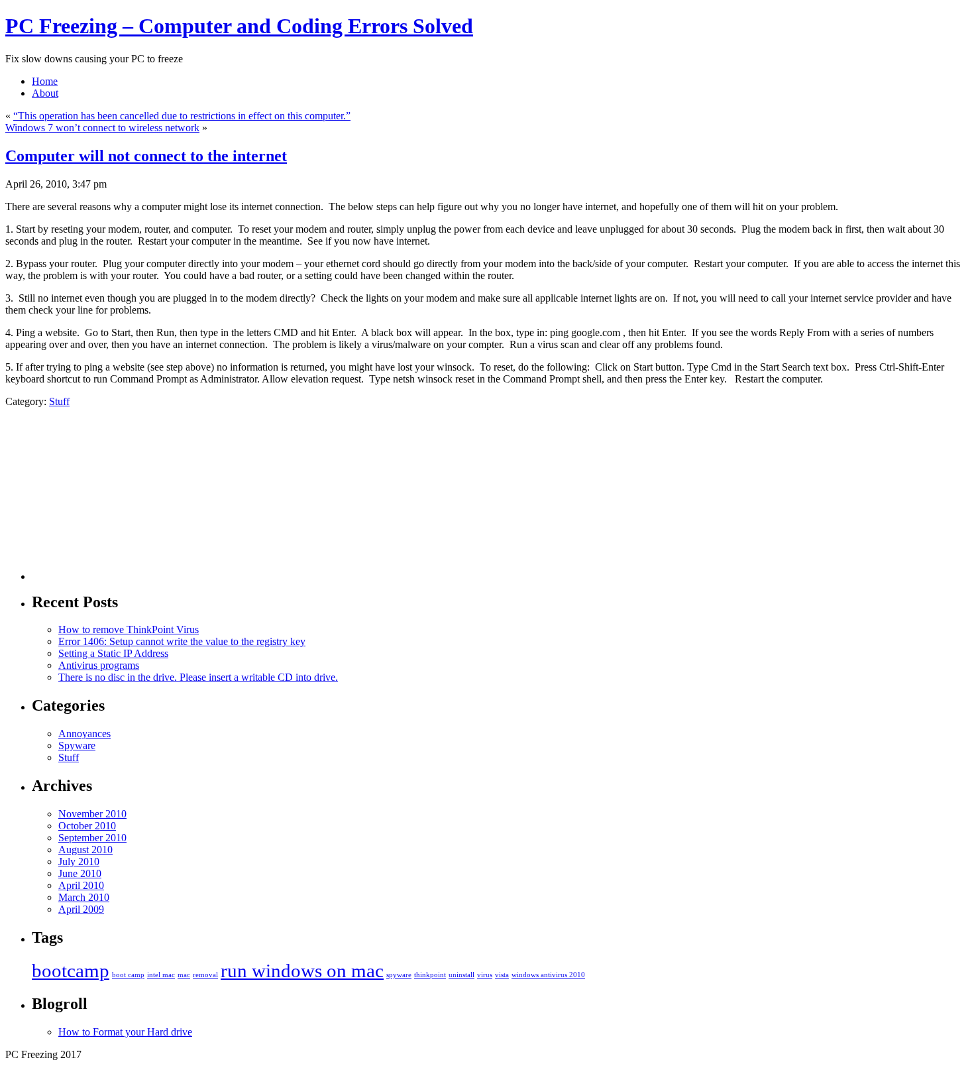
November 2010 (92, 813)
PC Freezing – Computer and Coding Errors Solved (239, 26)
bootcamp (70, 970)
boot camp (128, 974)
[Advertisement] (71, 500)
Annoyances (84, 733)
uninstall (461, 974)
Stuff (59, 401)
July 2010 (78, 861)
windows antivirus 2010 (548, 974)
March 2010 (83, 897)
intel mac (161, 974)
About (45, 93)
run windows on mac (302, 970)
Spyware (76, 745)
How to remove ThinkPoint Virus (128, 629)
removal (205, 974)
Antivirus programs (98, 665)
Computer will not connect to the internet (146, 155)
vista (502, 974)
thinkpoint (430, 974)
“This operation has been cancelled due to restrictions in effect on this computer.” (182, 115)
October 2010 (87, 825)
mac (184, 974)
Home (45, 81)
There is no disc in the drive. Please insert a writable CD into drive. (198, 677)
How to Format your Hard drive (125, 1031)
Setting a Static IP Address (113, 653)
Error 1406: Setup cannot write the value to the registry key (181, 641)
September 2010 (92, 837)
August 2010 (85, 849)
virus (484, 974)
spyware (398, 974)
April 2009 (81, 909)
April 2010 (81, 885)
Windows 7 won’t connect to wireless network (102, 127)
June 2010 (79, 873)
